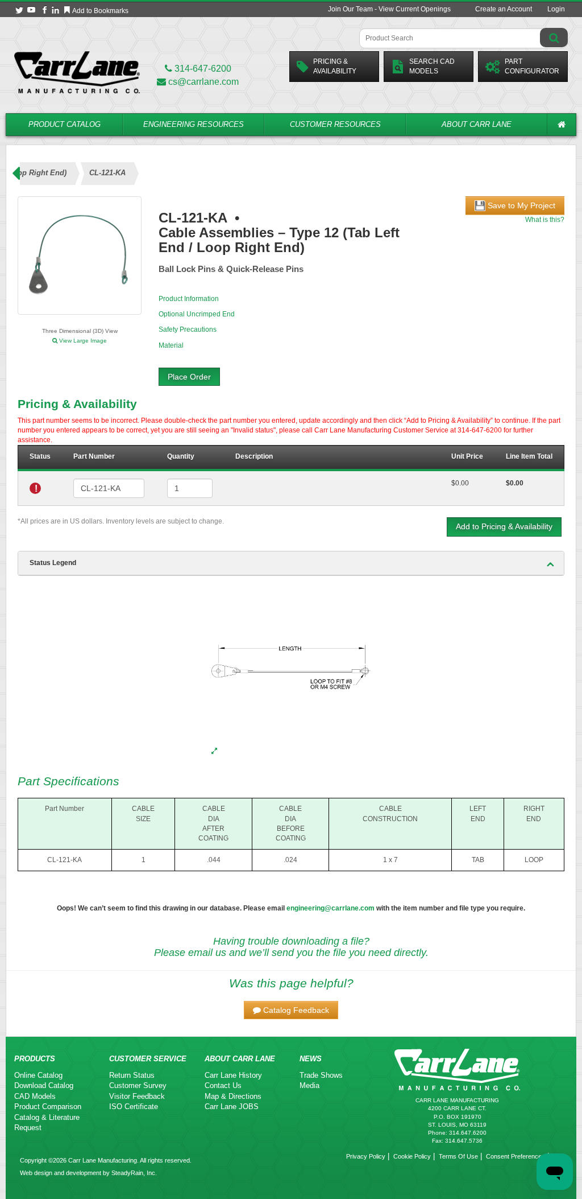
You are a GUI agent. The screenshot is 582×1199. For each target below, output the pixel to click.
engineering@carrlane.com (330, 908)
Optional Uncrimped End (197, 314)
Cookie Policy (412, 1156)
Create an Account (503, 9)
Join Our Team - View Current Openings (389, 9)
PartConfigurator (532, 66)
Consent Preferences (515, 1156)
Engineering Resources (193, 124)
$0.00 (460, 483)
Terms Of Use (458, 1156)
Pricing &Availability (334, 66)
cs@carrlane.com (203, 81)
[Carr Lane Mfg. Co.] (77, 72)
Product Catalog (64, 124)
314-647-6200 (201, 68)
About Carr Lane (477, 124)
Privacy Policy (365, 1156)
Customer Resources (335, 124)
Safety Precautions (188, 329)
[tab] (291, 563)
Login (556, 9)
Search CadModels (432, 66)
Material (171, 345)
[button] (291, 1010)
